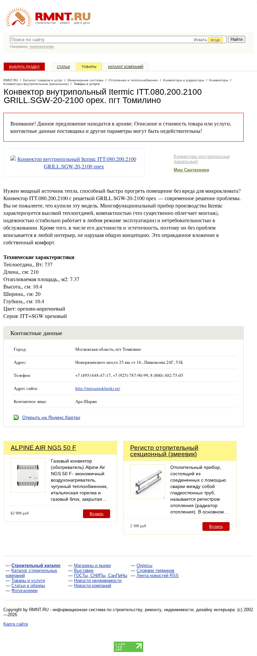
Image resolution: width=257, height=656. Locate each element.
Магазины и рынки (92, 565)
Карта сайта (15, 624)
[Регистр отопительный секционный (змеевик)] (148, 497)
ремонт (65, 22)
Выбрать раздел (24, 67)
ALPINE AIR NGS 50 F (43, 447)
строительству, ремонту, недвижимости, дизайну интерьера (174, 609)
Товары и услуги (28, 580)
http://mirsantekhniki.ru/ (97, 388)
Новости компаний (92, 585)
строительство (45, 22)
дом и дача (82, 22)
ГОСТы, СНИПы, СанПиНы (100, 575)
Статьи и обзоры (28, 585)
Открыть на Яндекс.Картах (51, 417)
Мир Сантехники (191, 169)
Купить (96, 513)
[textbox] (118, 39)
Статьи (63, 67)
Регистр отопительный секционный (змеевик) (164, 451)
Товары (89, 67)
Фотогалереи (24, 590)
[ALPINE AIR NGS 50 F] (28, 490)
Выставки (83, 570)
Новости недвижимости (97, 580)
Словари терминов (155, 570)
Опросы (144, 565)
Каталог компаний (125, 67)
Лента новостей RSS (158, 575)
